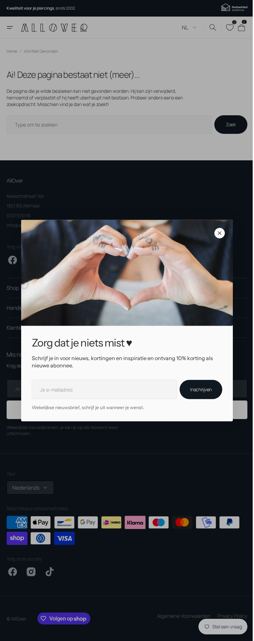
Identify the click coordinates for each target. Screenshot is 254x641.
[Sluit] (217, 233)
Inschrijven (198, 389)
